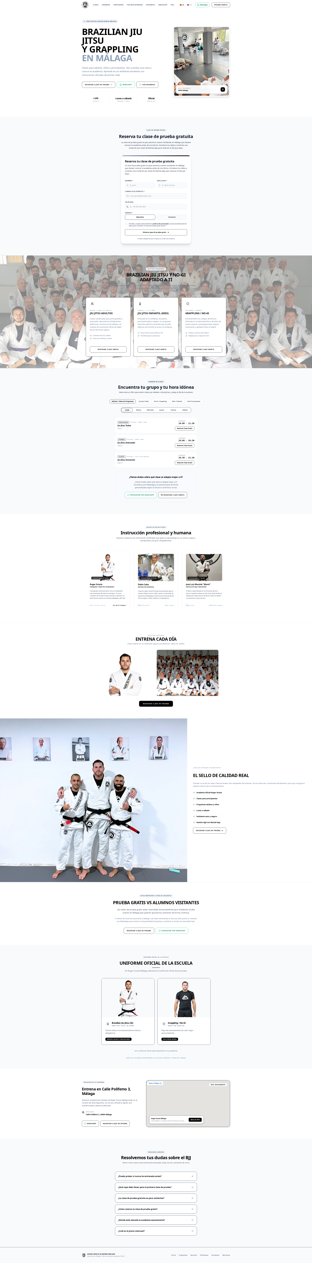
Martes (138, 410)
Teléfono (129, 202)
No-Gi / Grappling (160, 401)
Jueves (161, 410)
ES (183, 5)
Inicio (173, 1255)
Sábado (185, 410)
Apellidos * (162, 181)
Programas (183, 1255)
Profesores (118, 5)
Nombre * (129, 181)
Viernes (173, 410)
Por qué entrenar (134, 5)
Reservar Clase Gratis (108, 349)
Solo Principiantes (193, 401)
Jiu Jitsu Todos (144, 401)
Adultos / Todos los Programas (123, 401)
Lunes (127, 410)
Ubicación (162, 5)
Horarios (106, 5)
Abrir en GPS (195, 1120)
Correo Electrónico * (135, 191)
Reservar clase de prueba (156, 704)
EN (191, 5)
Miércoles (150, 410)
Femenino (172, 217)
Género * (129, 213)
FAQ (172, 5)
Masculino (140, 217)
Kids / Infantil (177, 401)
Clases (95, 5)
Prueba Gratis (221, 5)
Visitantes (150, 5)
